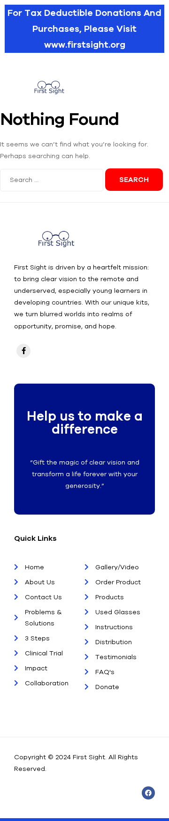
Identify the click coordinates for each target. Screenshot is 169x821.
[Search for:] (52, 179)
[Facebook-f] (23, 351)
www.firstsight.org (84, 44)
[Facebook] (148, 792)
